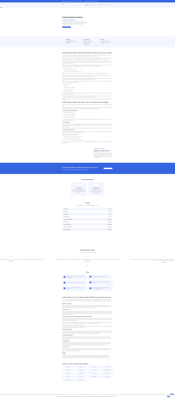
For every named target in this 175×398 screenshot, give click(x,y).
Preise (107, 4)
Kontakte (111, 4)
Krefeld (107, 373)
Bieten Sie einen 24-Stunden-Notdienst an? (99, 276)
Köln (68, 376)
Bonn (94, 366)
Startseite (87, 4)
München (81, 376)
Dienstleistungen (100, 4)
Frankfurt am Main (107, 370)
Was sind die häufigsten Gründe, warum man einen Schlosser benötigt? (74, 277)
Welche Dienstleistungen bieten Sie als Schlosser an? (75, 282)
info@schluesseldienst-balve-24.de (70, 1)
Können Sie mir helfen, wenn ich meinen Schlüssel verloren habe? (74, 288)
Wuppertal (81, 379)
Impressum (87, 393)
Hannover (94, 373)
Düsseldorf (81, 370)
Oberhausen (94, 376)
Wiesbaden (68, 379)
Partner (86, 392)
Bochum (81, 366)
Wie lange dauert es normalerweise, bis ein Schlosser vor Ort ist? (101, 282)
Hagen (68, 373)
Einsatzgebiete (93, 4)
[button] (87, 265)
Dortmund (107, 366)
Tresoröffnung (96, 188)
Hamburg (81, 373)
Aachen (68, 366)
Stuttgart (106, 376)
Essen (94, 370)
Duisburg (68, 370)
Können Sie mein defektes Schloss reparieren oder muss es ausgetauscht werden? (100, 288)
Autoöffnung (79, 188)
